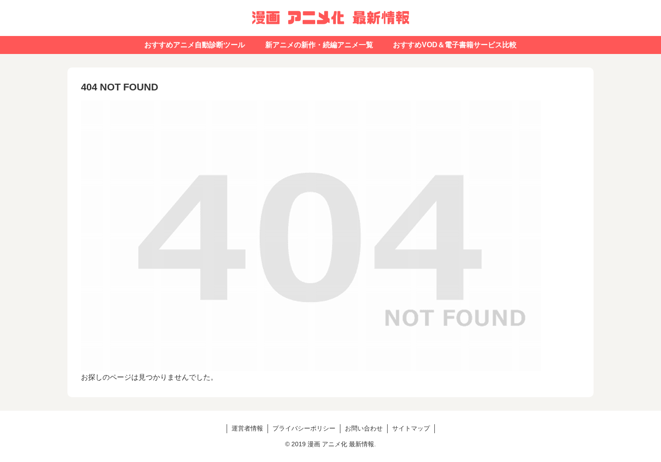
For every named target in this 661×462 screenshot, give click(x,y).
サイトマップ (411, 428)
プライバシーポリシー (303, 428)
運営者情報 (247, 428)
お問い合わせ (364, 428)
